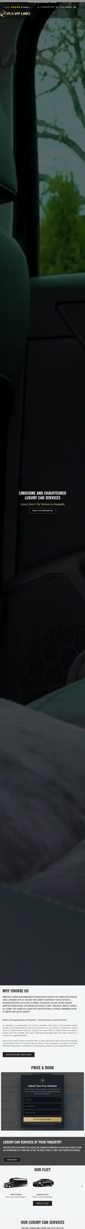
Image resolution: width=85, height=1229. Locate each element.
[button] (82, 14)
